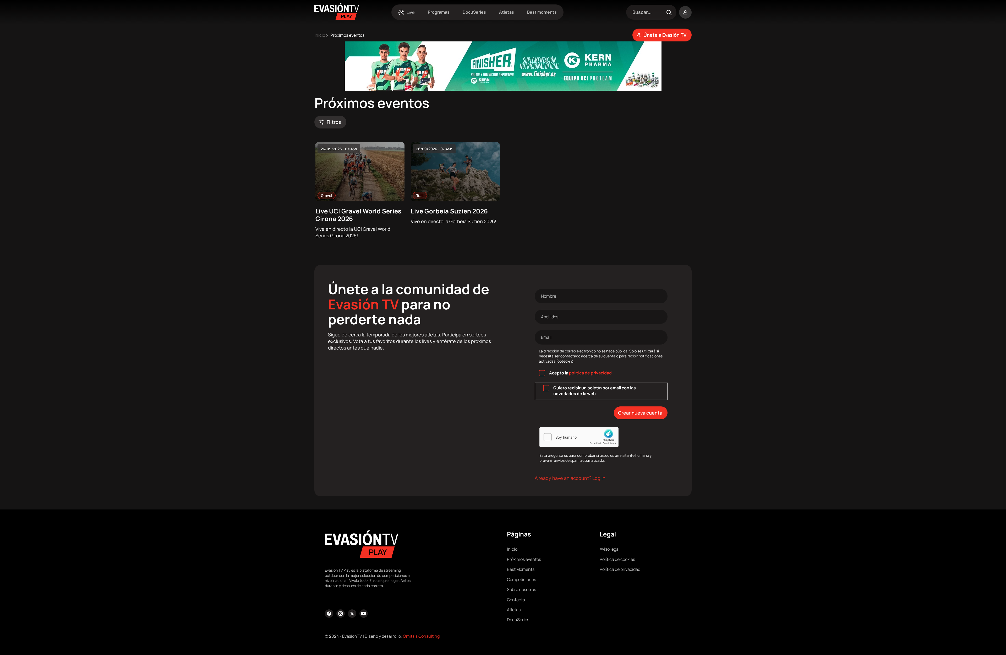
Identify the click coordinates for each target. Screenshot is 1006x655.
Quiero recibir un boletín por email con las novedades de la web (594, 390)
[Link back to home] (336, 18)
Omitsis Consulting (421, 636)
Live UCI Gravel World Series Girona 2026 (358, 215)
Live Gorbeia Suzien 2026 (449, 211)
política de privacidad (590, 373)
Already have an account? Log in (570, 478)
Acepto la (580, 373)
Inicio (320, 35)
